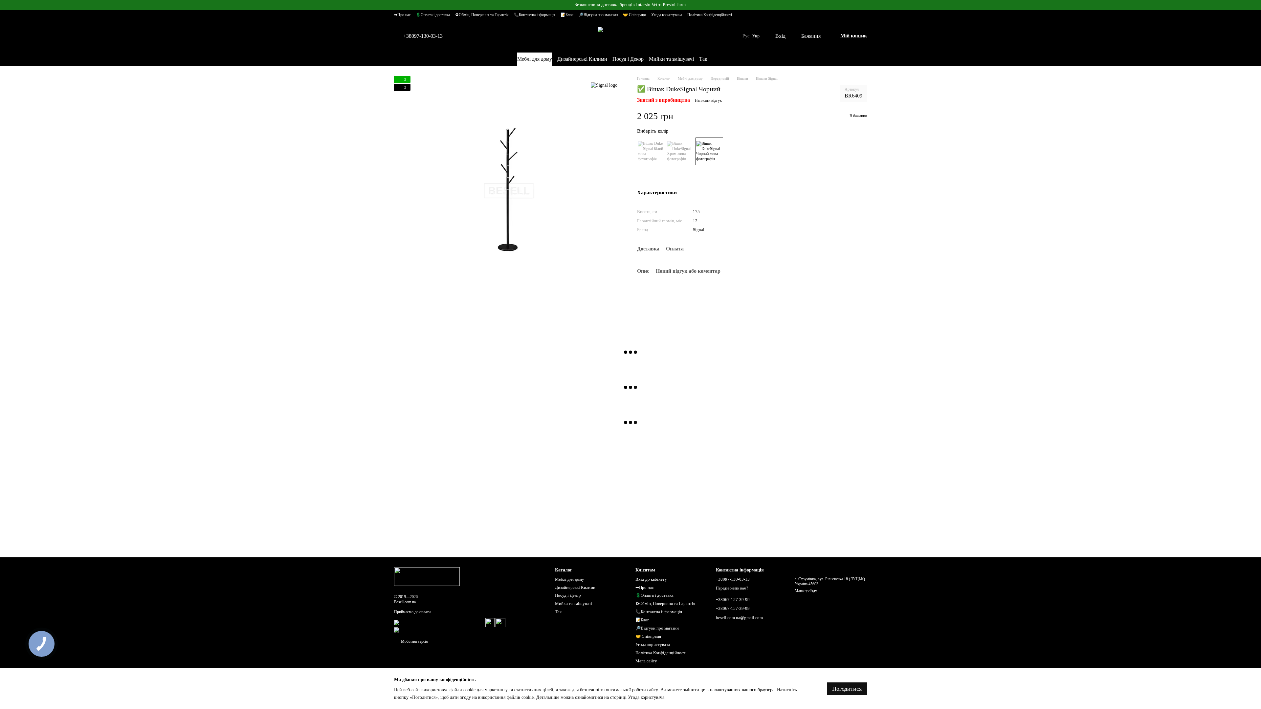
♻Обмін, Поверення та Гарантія (482, 14)
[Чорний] (709, 151)
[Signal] (604, 85)
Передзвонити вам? (732, 588)
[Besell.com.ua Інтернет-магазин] (427, 576)
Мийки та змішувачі (671, 59)
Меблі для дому (534, 59)
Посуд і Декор (628, 59)
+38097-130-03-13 (423, 36)
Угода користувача (666, 14)
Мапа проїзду (806, 591)
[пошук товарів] (739, 59)
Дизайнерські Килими (582, 59)
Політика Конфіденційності (709, 14)
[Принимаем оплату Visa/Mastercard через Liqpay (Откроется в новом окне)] (436, 629)
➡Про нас (402, 14)
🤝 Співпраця (634, 14)
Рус (745, 36)
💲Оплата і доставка (433, 14)
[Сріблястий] (680, 151)
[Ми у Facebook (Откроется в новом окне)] (716, 59)
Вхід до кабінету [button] (651, 579)
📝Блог (567, 14)
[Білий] (651, 151)
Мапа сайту (646, 660)
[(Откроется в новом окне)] (490, 622)
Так (703, 59)
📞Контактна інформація (534, 14)
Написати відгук (708, 100)
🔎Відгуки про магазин (598, 14)
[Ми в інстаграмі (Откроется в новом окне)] (724, 59)
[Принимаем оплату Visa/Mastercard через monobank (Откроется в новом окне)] (439, 622)
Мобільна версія (414, 641)
